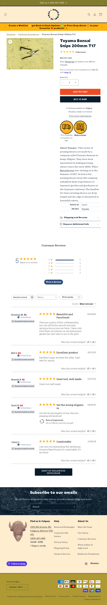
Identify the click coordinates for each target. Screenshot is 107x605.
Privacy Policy (61, 542)
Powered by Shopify (35, 596)
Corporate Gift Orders (61, 534)
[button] (5, 14)
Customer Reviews (87, 539)
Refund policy (50, 596)
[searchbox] (20, 297)
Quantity (64, 77)
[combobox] (47, 297)
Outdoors (11, 34)
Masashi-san (67, 170)
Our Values (83, 533)
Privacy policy (64, 596)
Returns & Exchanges (64, 527)
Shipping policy (94, 596)
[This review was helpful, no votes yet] (88, 342)
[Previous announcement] (5, 3)
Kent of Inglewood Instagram (53, 472)
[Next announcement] (102, 3)
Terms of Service (62, 554)
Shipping (69, 62)
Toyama (85, 209)
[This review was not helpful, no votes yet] (93, 342)
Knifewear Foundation (88, 554)
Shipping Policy (61, 548)
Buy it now (80, 99)
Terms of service (79, 596)
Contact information (92, 599)
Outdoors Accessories (28, 34)
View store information (80, 116)
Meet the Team (85, 527)
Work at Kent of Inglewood (85, 546)
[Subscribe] (74, 507)
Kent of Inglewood (20, 596)
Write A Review (53, 282)
